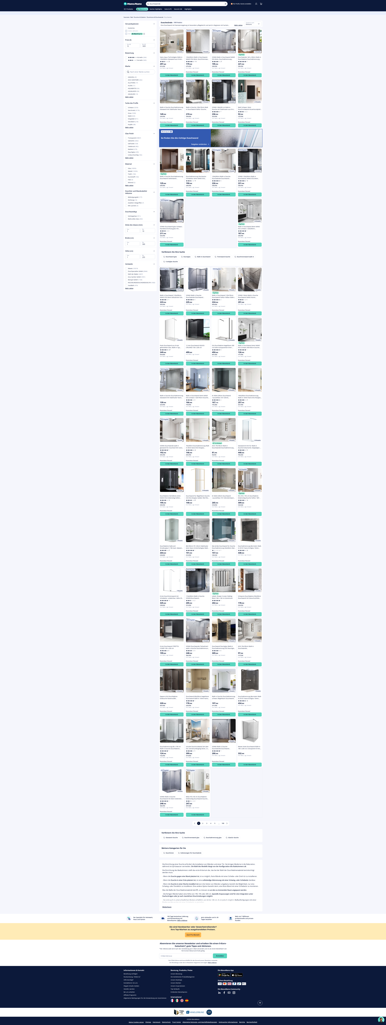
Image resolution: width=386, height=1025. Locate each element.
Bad (132, 17)
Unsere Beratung (176, 974)
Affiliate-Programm (130, 995)
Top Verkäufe (175, 989)
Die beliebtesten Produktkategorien (183, 977)
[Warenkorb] (261, 4)
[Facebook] (224, 992)
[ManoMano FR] (172, 1000)
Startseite (126, 17)
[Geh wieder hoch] (260, 1003)
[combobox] (253, 23)
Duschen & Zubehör (140, 17)
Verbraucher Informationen (228, 1022)
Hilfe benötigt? (128, 980)
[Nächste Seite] (227, 823)
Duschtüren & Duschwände (155, 17)
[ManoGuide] (381, 1020)
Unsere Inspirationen (178, 986)
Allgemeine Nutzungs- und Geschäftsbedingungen (200, 1022)
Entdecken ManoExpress (179, 992)
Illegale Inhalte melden (131, 986)
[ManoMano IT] (177, 1000)
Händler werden (129, 989)
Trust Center (176, 1022)
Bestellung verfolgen (131, 974)
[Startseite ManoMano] (133, 4)
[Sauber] (225, 4)
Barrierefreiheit (252, 1022)
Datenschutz (166, 1022)
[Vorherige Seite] (194, 823)
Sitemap (148, 1022)
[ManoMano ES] (186, 1000)
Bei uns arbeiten (129, 992)
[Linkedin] (219, 992)
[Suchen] (148, 3)
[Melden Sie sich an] (256, 4)
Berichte (242, 1022)
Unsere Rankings (176, 980)
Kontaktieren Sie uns (131, 983)
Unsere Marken (176, 983)
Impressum (156, 1022)
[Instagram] (234, 992)
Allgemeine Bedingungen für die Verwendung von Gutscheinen (145, 998)
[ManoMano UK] (182, 1000)
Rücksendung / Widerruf (132, 977)
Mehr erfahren (212, 962)
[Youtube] (229, 992)
